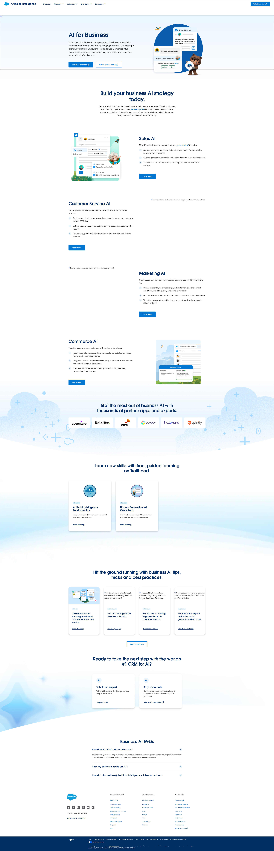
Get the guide (112, 629)
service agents (137, 109)
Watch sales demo (79, 65)
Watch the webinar (150, 629)
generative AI (183, 145)
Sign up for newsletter (153, 702)
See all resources (137, 644)
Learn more (147, 176)
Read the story (78, 629)
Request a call (102, 702)
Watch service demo (107, 65)
